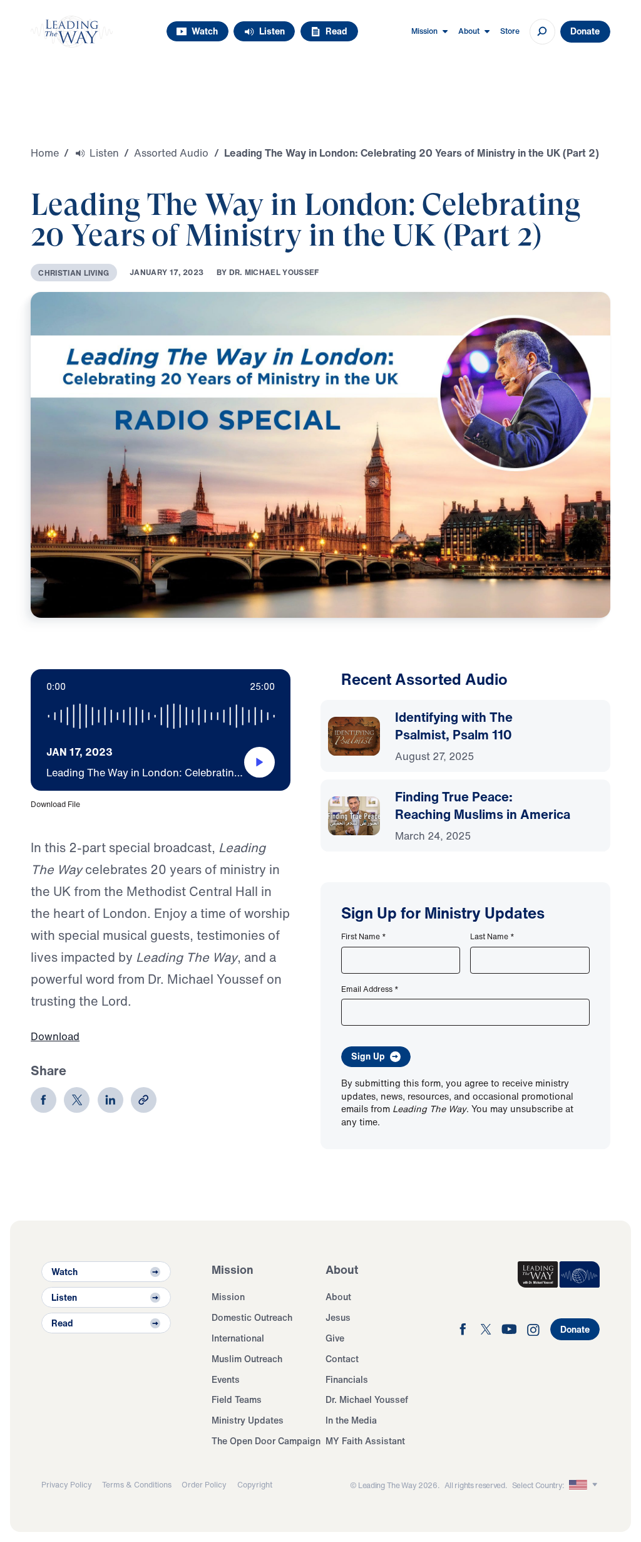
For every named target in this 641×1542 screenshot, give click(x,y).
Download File (55, 804)
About (338, 1296)
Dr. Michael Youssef (367, 1399)
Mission (228, 1296)
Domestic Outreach (252, 1317)
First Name (363, 936)
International (238, 1338)
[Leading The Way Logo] (72, 32)
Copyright (254, 1484)
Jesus (338, 1317)
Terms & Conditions (137, 1484)
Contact (342, 1358)
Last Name (492, 936)
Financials (347, 1379)
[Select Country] (584, 1485)
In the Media (351, 1420)
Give (335, 1338)
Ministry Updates (248, 1420)
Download (55, 1036)
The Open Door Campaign (266, 1440)
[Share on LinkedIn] (110, 1100)
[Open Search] (542, 31)
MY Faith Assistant (365, 1440)
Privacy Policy (66, 1484)
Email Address (370, 989)
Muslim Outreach (247, 1358)
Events (226, 1379)
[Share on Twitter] (77, 1100)
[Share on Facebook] (43, 1100)
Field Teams (237, 1399)
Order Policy (204, 1484)
